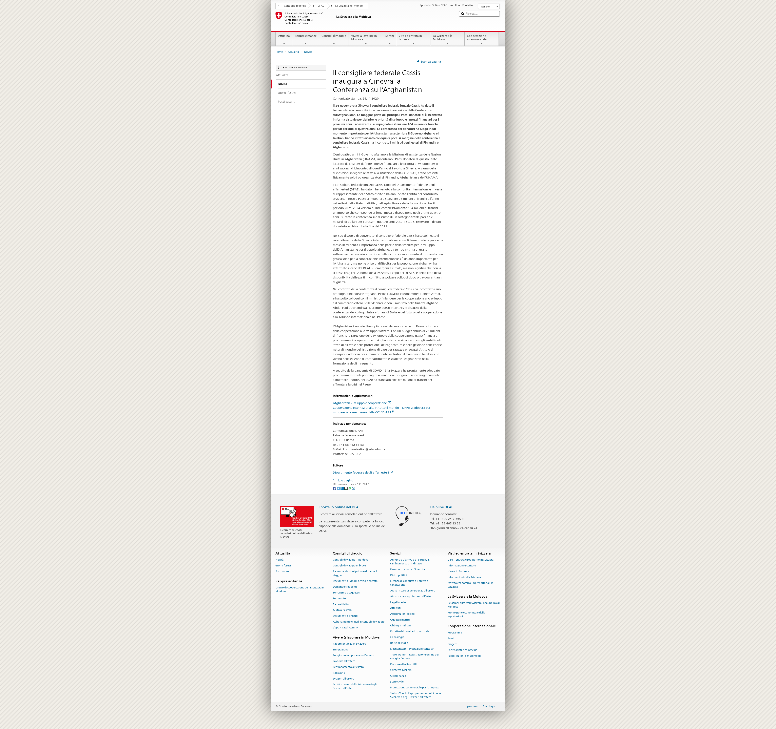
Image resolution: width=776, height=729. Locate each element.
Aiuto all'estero (342, 610)
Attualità (284, 35)
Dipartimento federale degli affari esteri (361, 472)
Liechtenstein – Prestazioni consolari (412, 648)
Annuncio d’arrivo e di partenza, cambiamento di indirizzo (409, 561)
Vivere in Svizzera (458, 571)
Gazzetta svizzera (400, 670)
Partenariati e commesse (462, 649)
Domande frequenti (345, 586)
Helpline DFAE (441, 507)
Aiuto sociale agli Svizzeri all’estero (411, 596)
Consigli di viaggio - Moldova (350, 559)
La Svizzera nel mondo (349, 5)
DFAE (320, 5)
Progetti (453, 644)
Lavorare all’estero (344, 661)
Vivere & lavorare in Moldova (364, 37)
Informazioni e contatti (462, 565)
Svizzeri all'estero (343, 678)
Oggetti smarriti (400, 619)
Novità (279, 559)
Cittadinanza (398, 675)
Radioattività (341, 604)
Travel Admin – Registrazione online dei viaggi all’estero (414, 656)
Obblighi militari (400, 625)
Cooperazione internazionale (477, 37)
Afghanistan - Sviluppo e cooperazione (360, 403)
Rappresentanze (306, 35)
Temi (451, 638)
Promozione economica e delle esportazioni (466, 614)
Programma (455, 632)
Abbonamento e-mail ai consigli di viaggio (359, 621)
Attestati (395, 608)
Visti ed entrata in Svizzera (410, 37)
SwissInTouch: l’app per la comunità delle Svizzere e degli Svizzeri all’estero (415, 695)
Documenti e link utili (346, 615)
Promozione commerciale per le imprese (414, 687)
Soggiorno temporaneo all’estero (353, 655)
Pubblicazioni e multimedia (464, 655)
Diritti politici (398, 575)
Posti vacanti (283, 571)
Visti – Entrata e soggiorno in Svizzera (470, 559)
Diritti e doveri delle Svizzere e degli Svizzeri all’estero (355, 686)
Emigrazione (340, 649)
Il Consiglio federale (294, 5)
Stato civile (397, 681)
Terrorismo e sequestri (346, 592)
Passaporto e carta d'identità (407, 569)
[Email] (353, 488)
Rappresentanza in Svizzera (349, 643)
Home (279, 51)
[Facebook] (335, 488)
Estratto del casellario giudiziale (409, 631)
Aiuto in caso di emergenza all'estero (412, 590)
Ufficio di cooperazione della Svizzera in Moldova (300, 589)
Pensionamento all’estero (348, 666)
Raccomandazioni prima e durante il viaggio (355, 573)
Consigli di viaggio (334, 35)
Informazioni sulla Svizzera (464, 577)
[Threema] (346, 488)
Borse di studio (399, 643)
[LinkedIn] (342, 488)
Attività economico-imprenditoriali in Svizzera (470, 585)
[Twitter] (339, 488)
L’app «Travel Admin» (345, 627)
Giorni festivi (283, 565)
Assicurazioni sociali (402, 613)
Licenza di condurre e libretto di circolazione (409, 583)
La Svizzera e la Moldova (442, 37)
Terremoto (339, 598)
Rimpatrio (339, 672)
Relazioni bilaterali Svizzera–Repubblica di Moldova (474, 604)
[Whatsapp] (350, 488)
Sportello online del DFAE (340, 507)
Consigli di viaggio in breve (349, 565)
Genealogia (397, 637)
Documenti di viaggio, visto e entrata (355, 581)
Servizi (389, 35)
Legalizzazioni (399, 602)
